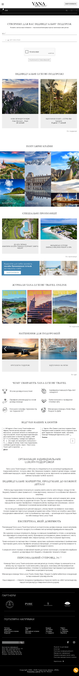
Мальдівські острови (59, 245)
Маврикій (9, 203)
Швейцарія (35, 162)
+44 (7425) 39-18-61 (15, 654)
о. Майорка (64, 631)
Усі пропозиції (71, 256)
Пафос (62, 628)
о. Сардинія (50, 633)
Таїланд (8, 176)
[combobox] (5, 40)
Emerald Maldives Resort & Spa (58, 247)
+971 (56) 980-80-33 (13, 651)
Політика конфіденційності (63, 651)
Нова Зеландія (17, 121)
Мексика (28, 633)
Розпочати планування (39, 60)
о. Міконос (64, 629)
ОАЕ (55, 203)
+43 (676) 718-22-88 (14, 653)
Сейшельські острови (63, 188)
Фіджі (26, 121)
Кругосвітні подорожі (20, 365)
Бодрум (48, 628)
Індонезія (58, 121)
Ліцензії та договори (61, 647)
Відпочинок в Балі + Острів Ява (59, 119)
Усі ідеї (74, 374)
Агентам (57, 649)
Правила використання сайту (64, 655)
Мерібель (63, 633)
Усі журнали (74, 326)
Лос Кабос (49, 629)
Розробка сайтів (33, 671)
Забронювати (70, 3)
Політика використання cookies (65, 657)
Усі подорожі (72, 131)
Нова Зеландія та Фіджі (20, 119)
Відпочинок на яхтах (58, 365)
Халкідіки (49, 631)
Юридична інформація (62, 653)
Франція (32, 203)
